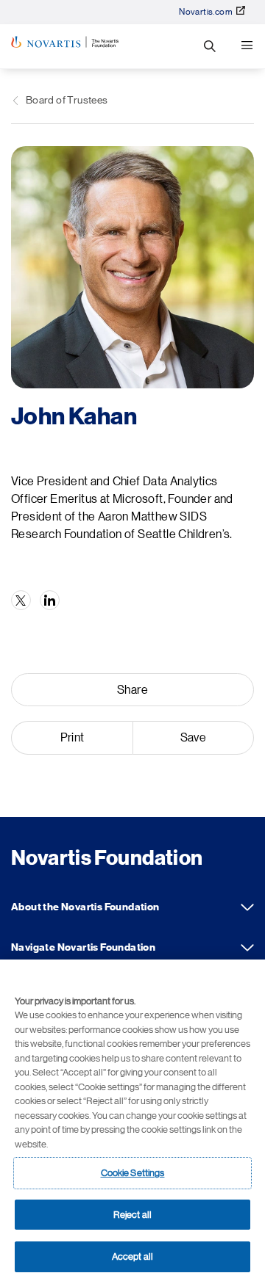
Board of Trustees (67, 100)
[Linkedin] (50, 600)
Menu (246, 46)
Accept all (132, 1256)
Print (72, 738)
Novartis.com (206, 11)
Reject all (132, 1214)
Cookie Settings (133, 1173)
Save (193, 738)
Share (132, 690)
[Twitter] (21, 600)
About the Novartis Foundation (247, 907)
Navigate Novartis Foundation (247, 947)
